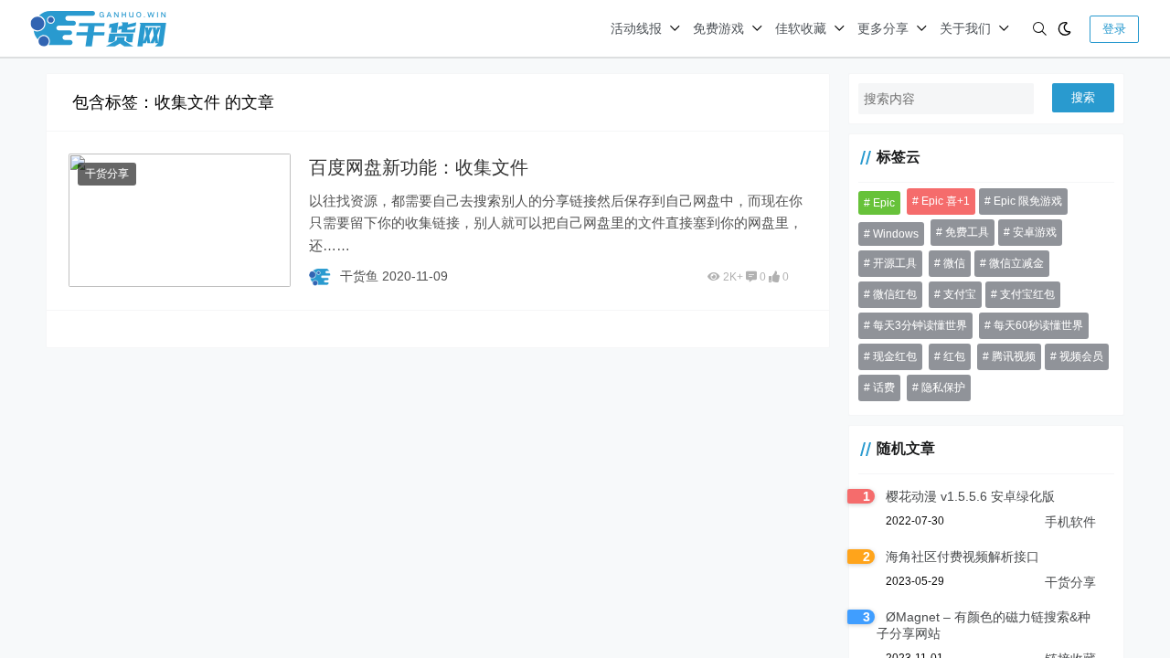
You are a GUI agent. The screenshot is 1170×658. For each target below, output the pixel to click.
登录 (1114, 29)
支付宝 (959, 294)
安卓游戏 (1035, 232)
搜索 (1083, 97)
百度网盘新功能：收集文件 (418, 167)
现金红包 (895, 356)
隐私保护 (943, 387)
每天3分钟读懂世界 (920, 325)
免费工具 (967, 232)
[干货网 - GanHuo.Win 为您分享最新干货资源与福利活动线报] (98, 27)
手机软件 (1070, 522)
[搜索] (1039, 29)
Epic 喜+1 (945, 201)
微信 (954, 263)
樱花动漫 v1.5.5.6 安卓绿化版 (970, 496)
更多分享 (883, 28)
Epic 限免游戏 (1028, 201)
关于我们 (965, 28)
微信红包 (895, 294)
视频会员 (1081, 356)
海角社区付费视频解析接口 (962, 556)
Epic (884, 202)
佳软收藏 (800, 28)
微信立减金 (1016, 263)
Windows (896, 234)
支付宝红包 (1027, 294)
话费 (884, 387)
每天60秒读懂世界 (1038, 325)
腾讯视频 (1014, 356)
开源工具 (895, 263)
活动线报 (636, 28)
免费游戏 (718, 28)
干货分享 (107, 173)
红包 (954, 356)
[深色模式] (1064, 29)
